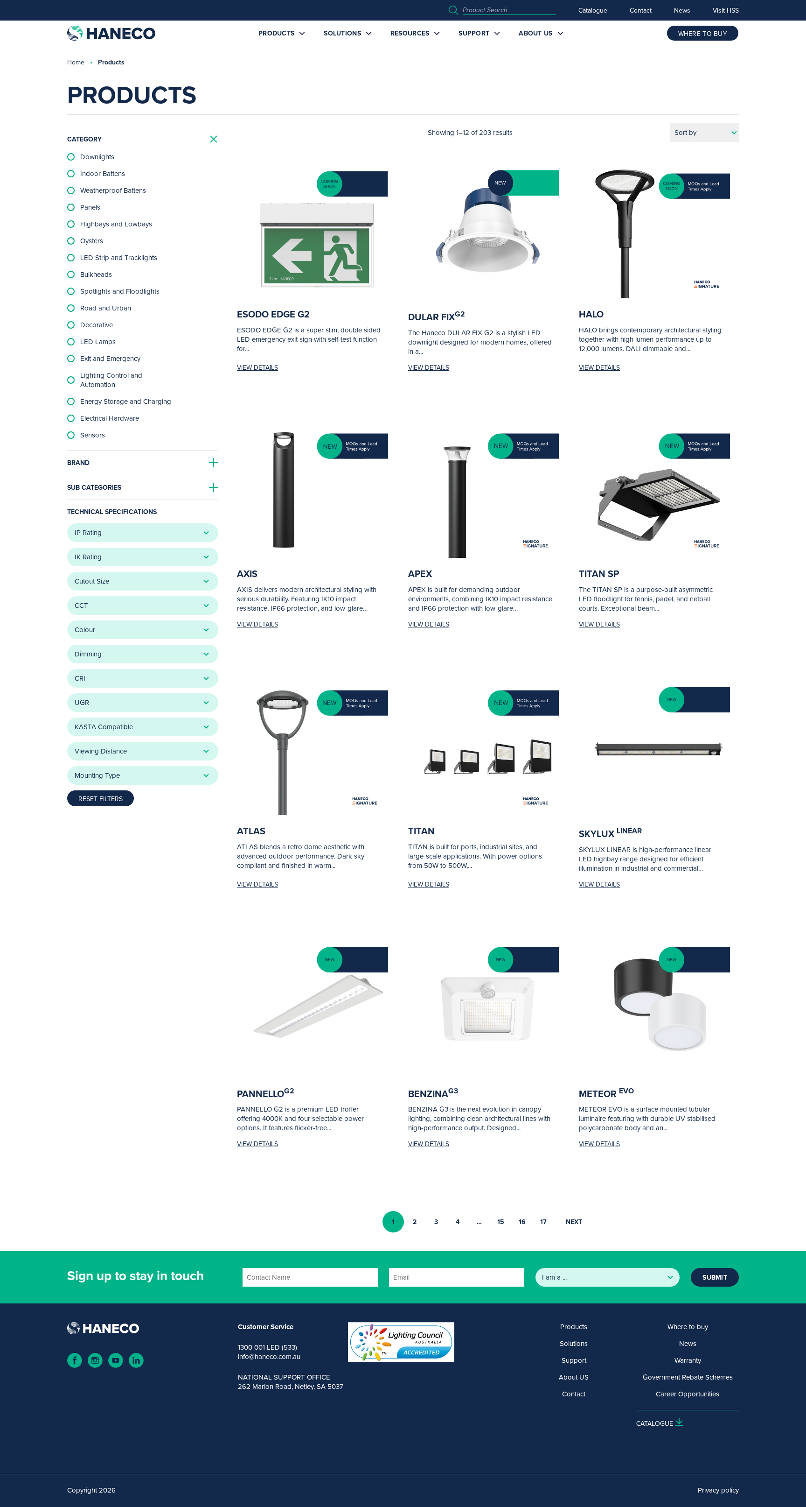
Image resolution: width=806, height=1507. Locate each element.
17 (543, 1221)
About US (535, 33)
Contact (641, 10)
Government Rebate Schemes (688, 1377)
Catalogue (592, 10)
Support (474, 33)
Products (276, 33)
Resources (410, 33)
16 (522, 1221)
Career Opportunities (687, 1394)
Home (75, 62)
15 (500, 1221)
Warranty (687, 1360)
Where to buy (687, 1326)
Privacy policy (718, 1490)
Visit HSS (726, 10)
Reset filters (100, 798)
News (682, 10)
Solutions (342, 33)
